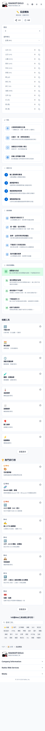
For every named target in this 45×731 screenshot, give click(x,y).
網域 (6, 634)
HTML (13, 631)
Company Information (11, 661)
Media (4, 674)
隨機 (40, 631)
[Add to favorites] (40, 326)
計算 (21, 634)
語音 (27, 634)
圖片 (35, 631)
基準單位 (7, 37)
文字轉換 (21, 627)
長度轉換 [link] (19, 647)
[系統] (36, 4)
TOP (3, 647)
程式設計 (6, 631)
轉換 (19, 631)
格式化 (22, 638)
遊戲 (32, 638)
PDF (16, 634)
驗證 (16, 638)
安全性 (39, 627)
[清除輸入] (40, 31)
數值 (5, 27)
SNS (5, 638)
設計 (29, 631)
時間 (24, 631)
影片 (11, 634)
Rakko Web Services (10, 667)
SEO (33, 627)
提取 (11, 638)
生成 (39, 634)
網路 (28, 627)
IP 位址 (33, 634)
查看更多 (22, 452)
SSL (28, 638)
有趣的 (39, 638)
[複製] (39, 50)
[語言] (32, 4)
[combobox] (22, 40)
